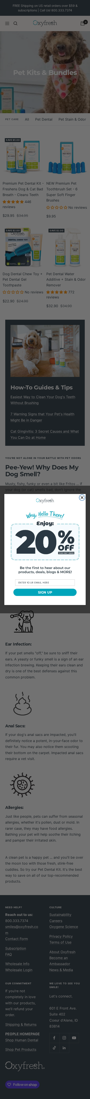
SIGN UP (45, 592)
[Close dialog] (82, 497)
